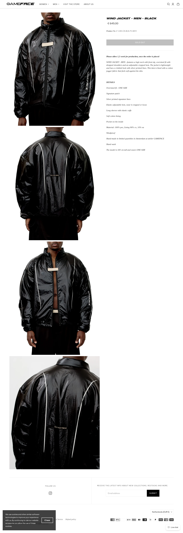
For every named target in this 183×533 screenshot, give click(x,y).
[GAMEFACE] (21, 4)
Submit (153, 493)
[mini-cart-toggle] (178, 4)
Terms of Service (57, 519)
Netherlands (160, 512)
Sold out (140, 42)
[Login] (172, 4)
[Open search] (168, 4)
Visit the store (71, 4)
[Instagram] (50, 493)
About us (89, 4)
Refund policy (71, 519)
